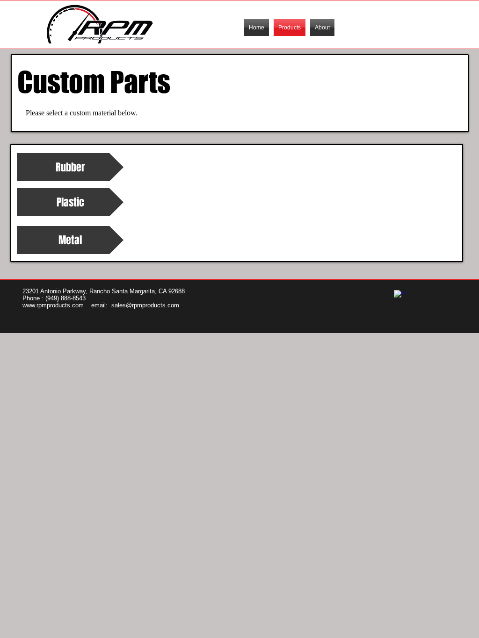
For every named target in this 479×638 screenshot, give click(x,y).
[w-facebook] (399, 295)
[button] (70, 202)
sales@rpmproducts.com (145, 305)
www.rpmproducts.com (53, 305)
